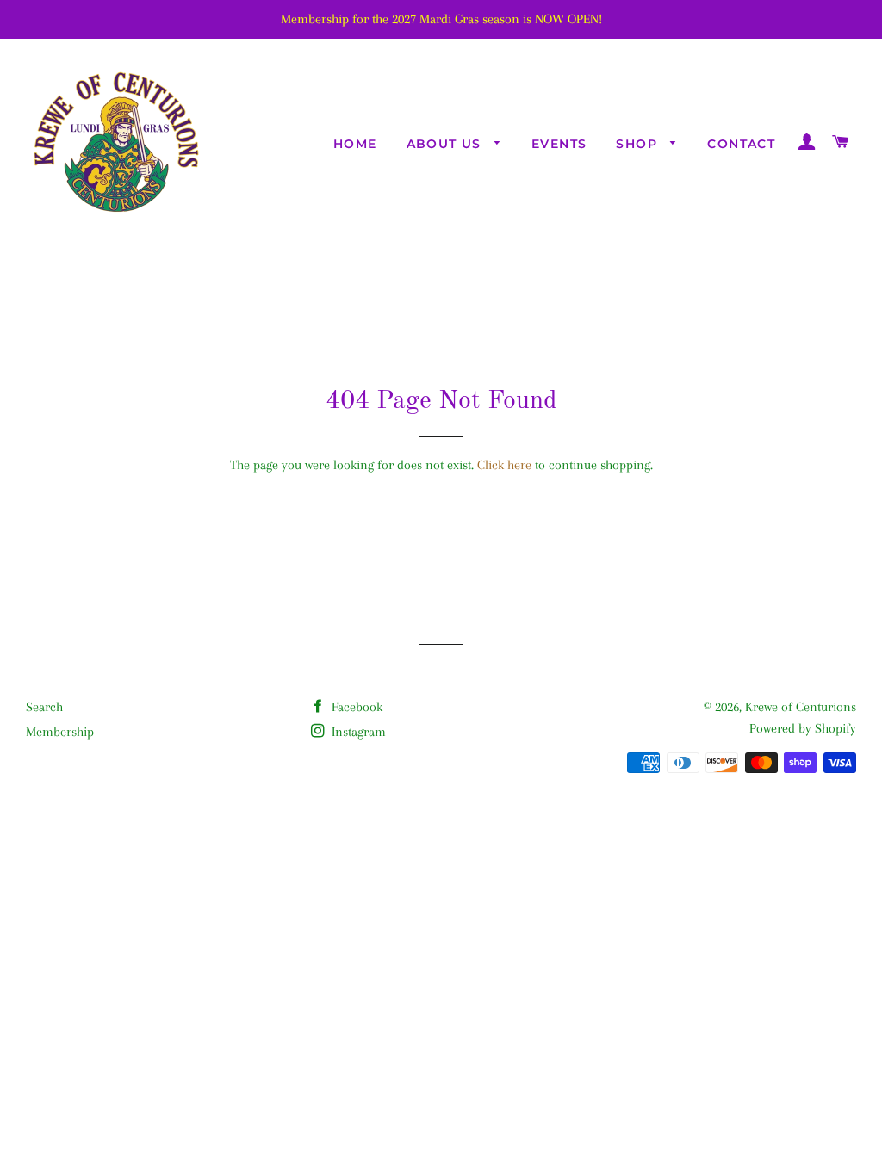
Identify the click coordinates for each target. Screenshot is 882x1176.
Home (355, 144)
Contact (741, 144)
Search (44, 707)
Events (559, 144)
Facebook (355, 707)
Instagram (357, 732)
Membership (60, 732)
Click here (504, 465)
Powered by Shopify (802, 728)
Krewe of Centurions (800, 707)
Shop (639, 144)
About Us (447, 144)
